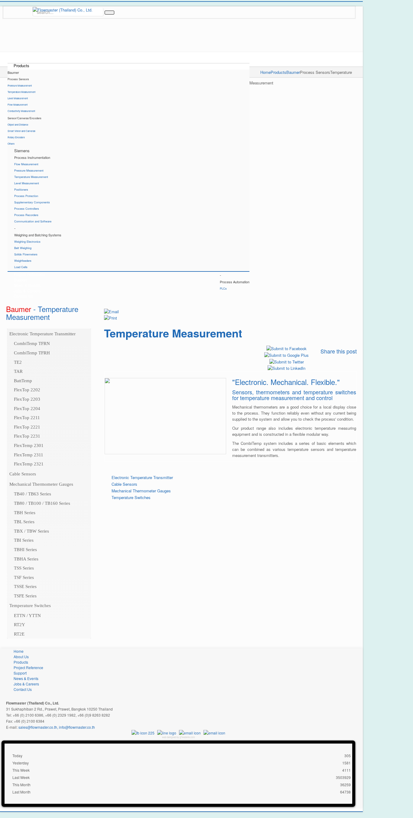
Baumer (293, 72)
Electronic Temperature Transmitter (142, 477)
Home (265, 72)
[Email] (111, 311)
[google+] (18, 6)
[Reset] (109, 13)
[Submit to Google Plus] (286, 354)
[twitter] (28, 6)
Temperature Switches (131, 497)
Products (278, 72)
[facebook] (8, 6)
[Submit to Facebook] (286, 348)
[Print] (110, 317)
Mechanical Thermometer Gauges (141, 491)
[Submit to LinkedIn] (286, 368)
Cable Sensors (124, 484)
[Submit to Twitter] (286, 361)
